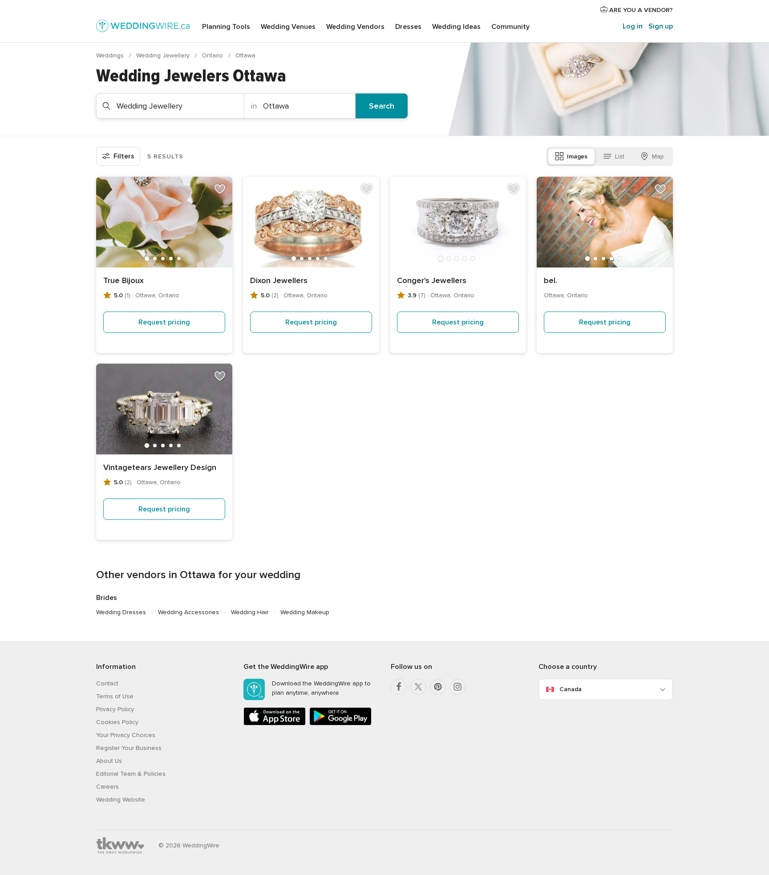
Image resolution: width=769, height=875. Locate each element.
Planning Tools (226, 26)
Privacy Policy (115, 709)
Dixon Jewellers (279, 280)
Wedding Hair (249, 612)
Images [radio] (577, 156)
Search (381, 106)
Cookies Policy (117, 722)
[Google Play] (340, 723)
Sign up (660, 26)
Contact (107, 683)
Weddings (110, 55)
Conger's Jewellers (431, 280)
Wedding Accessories (188, 612)
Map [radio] (658, 156)
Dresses (408, 26)
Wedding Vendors (355, 26)
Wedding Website (120, 799)
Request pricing (164, 322)
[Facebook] (399, 687)
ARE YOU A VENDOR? (640, 10)
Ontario (213, 55)
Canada (570, 689)
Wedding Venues (288, 26)
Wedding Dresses (121, 612)
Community (510, 26)
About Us (109, 761)
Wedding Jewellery (163, 55)
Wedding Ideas (456, 26)
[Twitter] (418, 687)
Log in (633, 26)
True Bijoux (123, 280)
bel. (550, 280)
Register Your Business (129, 748)
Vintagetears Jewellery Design (159, 467)
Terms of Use (115, 696)
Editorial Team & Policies (131, 774)
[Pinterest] (438, 687)
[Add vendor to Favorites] (220, 189)
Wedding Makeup (304, 612)
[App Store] (274, 723)
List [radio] (619, 156)
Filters (123, 156)
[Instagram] (457, 687)
